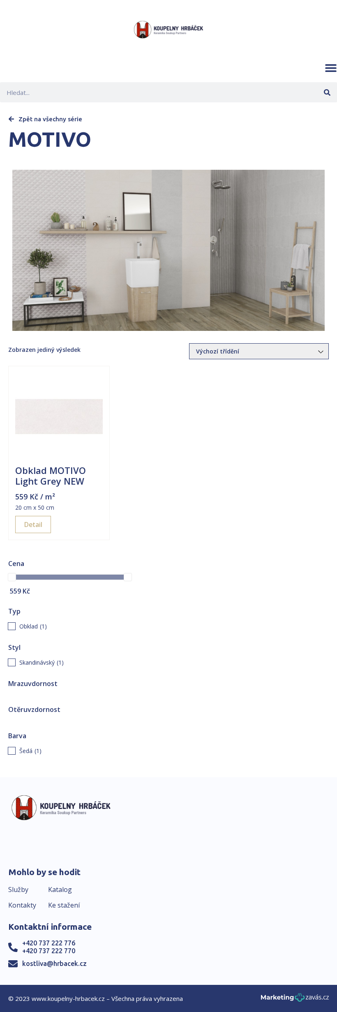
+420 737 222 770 (48, 950)
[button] (331, 68)
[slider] (12, 577)
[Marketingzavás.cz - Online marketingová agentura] (295, 999)
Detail (33, 524)
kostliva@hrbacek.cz (54, 963)
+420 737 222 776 (48, 943)
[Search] (327, 92)
